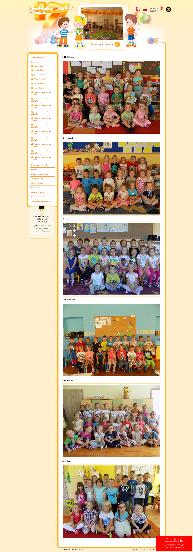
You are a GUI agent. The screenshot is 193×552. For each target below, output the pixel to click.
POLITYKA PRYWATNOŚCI (173, 545)
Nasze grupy (35, 62)
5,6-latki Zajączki (39, 84)
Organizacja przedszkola (39, 165)
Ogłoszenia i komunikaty (39, 174)
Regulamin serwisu (37, 192)
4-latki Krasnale (39, 75)
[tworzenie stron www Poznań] (160, 551)
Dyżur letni (35, 188)
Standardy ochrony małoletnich (41, 201)
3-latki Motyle (39, 66)
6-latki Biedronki (39, 88)
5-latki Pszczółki (39, 79)
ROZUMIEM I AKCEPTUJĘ (174, 547)
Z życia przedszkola (37, 58)
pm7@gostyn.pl (45, 231)
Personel (34, 170)
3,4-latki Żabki (39, 70)
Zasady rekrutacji (37, 179)
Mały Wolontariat (37, 183)
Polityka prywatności (38, 197)
